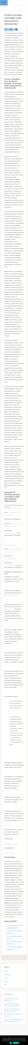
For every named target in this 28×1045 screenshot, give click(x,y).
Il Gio (4, 2)
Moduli (6, 981)
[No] (26, 1040)
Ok (10, 1043)
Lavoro (6, 978)
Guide (5, 971)
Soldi (5, 984)
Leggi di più (15, 1043)
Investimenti (7, 974)
